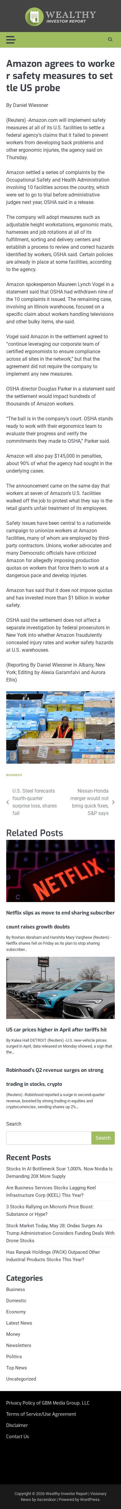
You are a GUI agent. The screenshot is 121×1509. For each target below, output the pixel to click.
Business (14, 775)
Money (13, 1334)
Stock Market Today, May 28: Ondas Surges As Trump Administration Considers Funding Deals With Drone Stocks (60, 1233)
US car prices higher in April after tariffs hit (57, 1029)
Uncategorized (21, 1379)
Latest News (19, 1323)
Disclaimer (17, 1425)
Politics (14, 1356)
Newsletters (18, 1345)
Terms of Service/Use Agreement (41, 1414)
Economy (16, 1312)
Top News (16, 1368)
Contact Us (17, 1436)
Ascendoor (46, 1499)
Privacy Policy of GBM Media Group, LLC (48, 1403)
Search (13, 1124)
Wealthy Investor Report (66, 1493)
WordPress (90, 1499)
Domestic (16, 1300)
